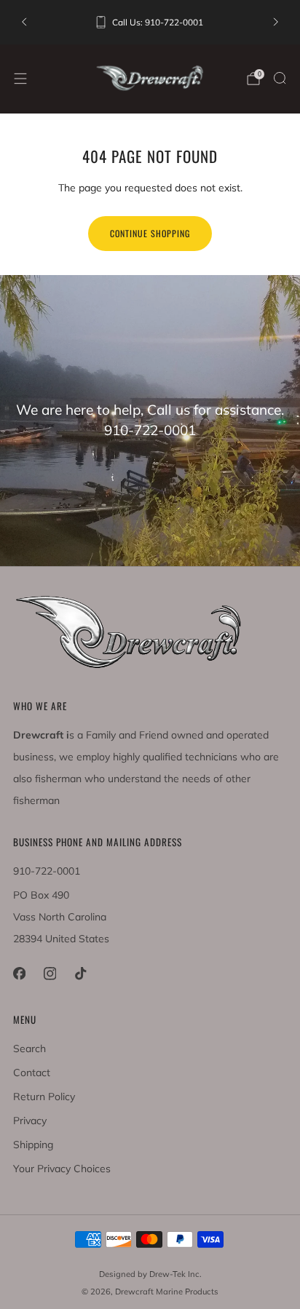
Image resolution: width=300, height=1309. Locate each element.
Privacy (30, 1120)
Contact (31, 1072)
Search (29, 1048)
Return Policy (44, 1096)
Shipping (33, 1144)
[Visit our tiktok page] (80, 973)
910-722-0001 (46, 871)
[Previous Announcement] (24, 22)
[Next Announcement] (276, 22)
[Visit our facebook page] (19, 973)
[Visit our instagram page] (49, 973)
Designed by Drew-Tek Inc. (150, 1274)
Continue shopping (150, 233)
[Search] (279, 78)
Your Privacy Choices (62, 1168)
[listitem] (149, 21)
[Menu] (20, 78)
